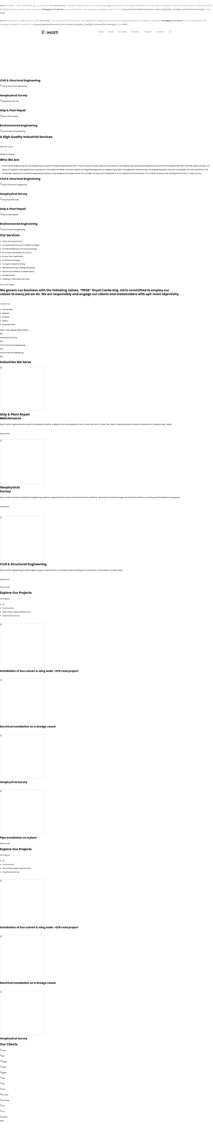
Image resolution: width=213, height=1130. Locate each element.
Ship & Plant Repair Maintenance (16, 612)
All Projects (5, 599)
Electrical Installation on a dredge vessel (28, 726)
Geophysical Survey (10, 615)
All (3, 604)
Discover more (6, 146)
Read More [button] (4, 433)
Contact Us (5, 304)
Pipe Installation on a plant (18, 837)
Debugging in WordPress (52, 9)
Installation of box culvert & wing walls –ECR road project (39, 671)
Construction (8, 608)
